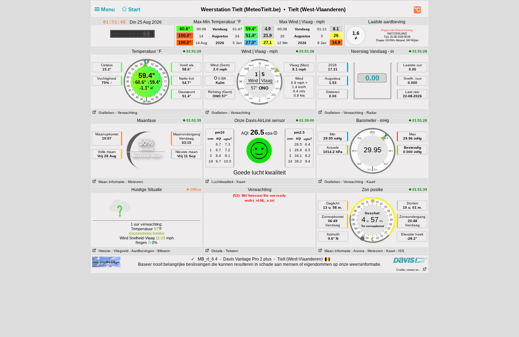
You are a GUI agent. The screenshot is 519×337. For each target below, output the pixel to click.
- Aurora (358, 251)
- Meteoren (134, 182)
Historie (103, 251)
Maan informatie (110, 182)
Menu (109, 9)
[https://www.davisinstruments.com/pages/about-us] (410, 260)
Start (135, 9)
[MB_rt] (106, 261)
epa (269, 133)
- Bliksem (162, 251)
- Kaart (239, 182)
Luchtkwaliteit (221, 182)
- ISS (400, 251)
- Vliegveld (120, 251)
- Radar (370, 113)
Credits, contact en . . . (409, 269)
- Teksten (230, 251)
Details (215, 251)
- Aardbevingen (142, 251)
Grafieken (105, 113)
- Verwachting (126, 113)
